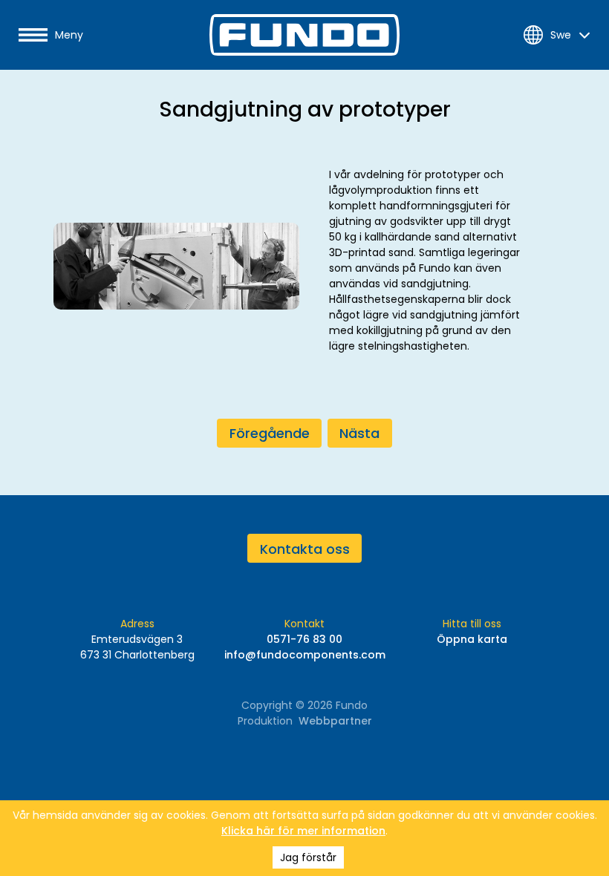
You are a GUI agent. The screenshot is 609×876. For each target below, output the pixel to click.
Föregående (269, 433)
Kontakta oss (305, 549)
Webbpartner (335, 720)
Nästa (359, 433)
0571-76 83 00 (304, 639)
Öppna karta (472, 639)
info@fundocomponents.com (304, 654)
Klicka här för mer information (303, 830)
